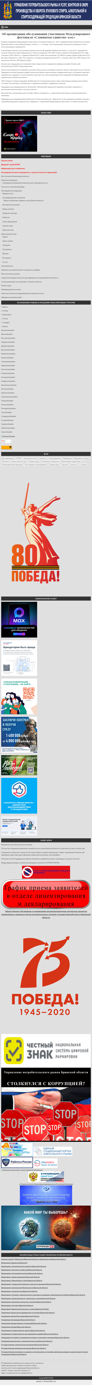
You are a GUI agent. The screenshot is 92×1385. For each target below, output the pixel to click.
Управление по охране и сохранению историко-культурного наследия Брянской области (35, 1338)
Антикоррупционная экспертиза (13, 198)
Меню (6, 27)
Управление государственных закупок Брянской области (23, 1330)
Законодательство (30, 458)
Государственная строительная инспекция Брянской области (25, 1345)
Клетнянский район (8, 369)
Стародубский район (8, 416)
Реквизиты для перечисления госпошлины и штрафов (20, 270)
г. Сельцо (4, 318)
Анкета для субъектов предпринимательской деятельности (22, 293)
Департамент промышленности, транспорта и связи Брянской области (28, 1298)
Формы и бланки (8, 209)
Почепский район (7, 405)
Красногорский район (8, 385)
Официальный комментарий (11, 297)
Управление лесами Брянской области (16, 1327)
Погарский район (7, 401)
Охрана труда (6, 285)
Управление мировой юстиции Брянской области (20, 1316)
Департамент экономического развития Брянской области (23, 1266)
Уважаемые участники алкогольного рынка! (16, 845)
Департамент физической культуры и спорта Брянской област (25, 1309)
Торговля (65, 465)
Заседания (6, 245)
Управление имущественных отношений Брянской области (24, 1323)
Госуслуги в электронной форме (12, 187)
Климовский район (7, 373)
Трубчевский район (8, 428)
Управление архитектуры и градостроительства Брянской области (26, 1341)
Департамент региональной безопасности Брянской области (24, 1288)
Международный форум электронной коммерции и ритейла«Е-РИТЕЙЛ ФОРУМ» (30, 863)
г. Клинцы (4, 311)
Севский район (6, 412)
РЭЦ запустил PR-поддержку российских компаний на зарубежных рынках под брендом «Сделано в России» (40, 859)
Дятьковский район (8, 350)
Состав (5, 262)
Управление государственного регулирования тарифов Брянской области (29, 1334)
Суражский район (7, 424)
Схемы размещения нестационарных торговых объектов (21, 282)
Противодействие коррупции (11, 191)
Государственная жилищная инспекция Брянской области (23, 1348)
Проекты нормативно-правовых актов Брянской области (24, 200)
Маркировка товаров (81, 458)
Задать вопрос (7, 241)
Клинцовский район (8, 377)
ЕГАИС (18, 458)
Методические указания (11, 205)
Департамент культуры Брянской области (17, 1305)
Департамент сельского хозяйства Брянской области (21, 1270)
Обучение (5, 461)
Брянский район (7, 334)
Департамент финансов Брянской (14, 1263)
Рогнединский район (8, 408)
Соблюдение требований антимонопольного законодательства (24, 183)
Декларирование (8, 458)
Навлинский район (7, 393)
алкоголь (74, 465)
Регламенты (6, 258)
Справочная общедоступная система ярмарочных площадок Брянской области (29, 278)
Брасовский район (7, 330)
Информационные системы (11, 289)
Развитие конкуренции (9, 180)
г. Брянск (4, 307)
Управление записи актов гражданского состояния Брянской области (28, 1313)
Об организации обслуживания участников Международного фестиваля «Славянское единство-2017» (46, 35)
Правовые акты (7, 193)
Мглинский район (7, 389)
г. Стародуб (5, 322)
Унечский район (6, 432)
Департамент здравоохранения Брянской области (20, 1277)
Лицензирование (55, 458)
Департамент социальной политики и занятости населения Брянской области (31, 1284)
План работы (7, 249)
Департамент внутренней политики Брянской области (22, 1273)
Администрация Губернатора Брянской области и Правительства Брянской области (33, 1259)
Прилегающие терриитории (71, 461)
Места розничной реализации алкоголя (15, 176)
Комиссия (5, 217)
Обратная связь (8, 230)
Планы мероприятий (9, 222)
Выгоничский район (8, 338)
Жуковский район (7, 358)
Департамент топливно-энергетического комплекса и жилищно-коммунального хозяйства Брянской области (43, 1295)
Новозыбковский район (9, 397)
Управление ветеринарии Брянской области (18, 1320)
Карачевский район (8, 365)
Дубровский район (7, 346)
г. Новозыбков (6, 315)
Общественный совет (9, 234)
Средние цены (54, 465)
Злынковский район (8, 362)
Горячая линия (7, 226)
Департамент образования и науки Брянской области (21, 1281)
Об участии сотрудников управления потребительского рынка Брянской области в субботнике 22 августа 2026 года (43, 848)
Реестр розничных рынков (10, 274)
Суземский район (7, 420)
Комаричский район (8, 381)
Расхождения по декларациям (36, 465)
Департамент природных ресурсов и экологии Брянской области (26, 1302)
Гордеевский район (8, 342)
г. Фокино (4, 326)
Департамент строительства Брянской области (19, 1291)
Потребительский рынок (50, 461)
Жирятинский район (8, 354)
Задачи (5, 237)
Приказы (5, 254)
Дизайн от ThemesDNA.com (46, 1381)
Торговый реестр (7, 266)
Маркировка (67, 458)
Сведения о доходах (9, 213)
